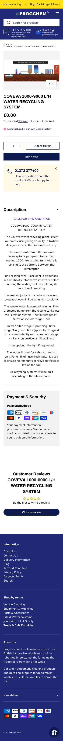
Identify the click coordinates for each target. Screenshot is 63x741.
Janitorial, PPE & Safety (19, 621)
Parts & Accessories (16, 612)
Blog (6, 564)
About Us (10, 551)
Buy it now (31, 156)
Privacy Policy (13, 572)
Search (8, 580)
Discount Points (14, 576)
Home (6, 44)
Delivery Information (17, 559)
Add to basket (42, 145)
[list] (31, 70)
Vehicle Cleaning (14, 604)
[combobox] (31, 22)
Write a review (31, 512)
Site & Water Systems (18, 617)
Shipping (23, 121)
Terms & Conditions (16, 568)
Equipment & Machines (18, 608)
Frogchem (16, 732)
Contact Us (11, 555)
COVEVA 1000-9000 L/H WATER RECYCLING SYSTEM (29, 46)
